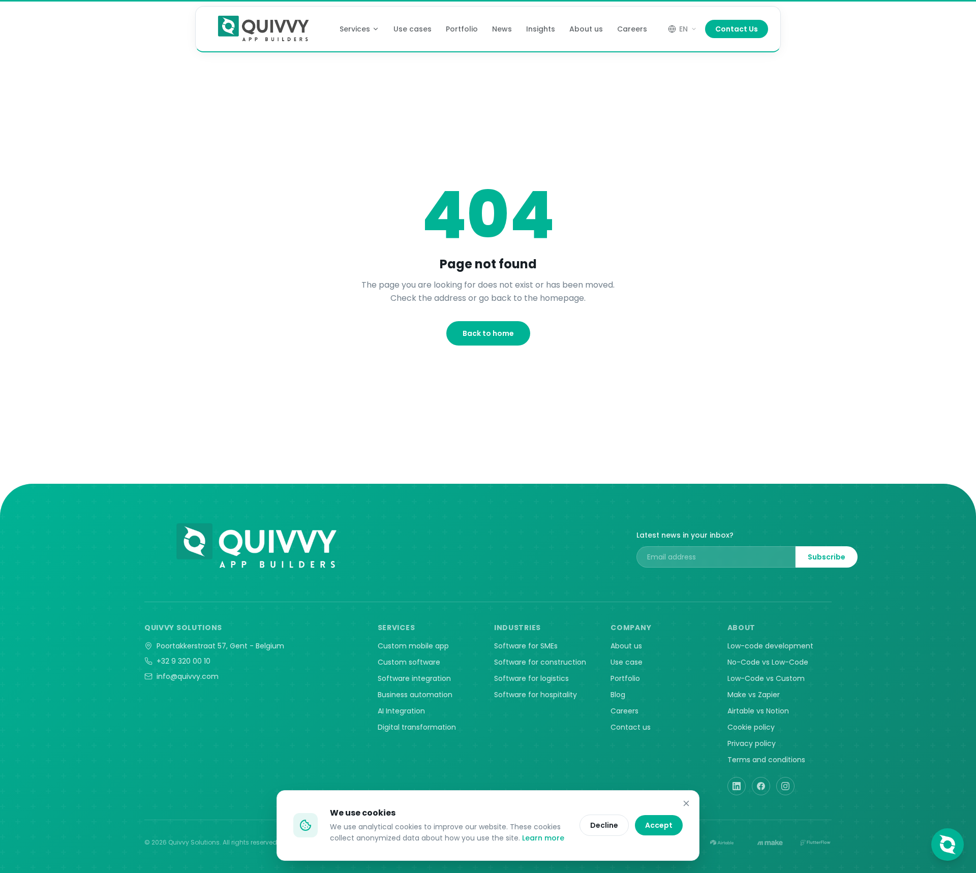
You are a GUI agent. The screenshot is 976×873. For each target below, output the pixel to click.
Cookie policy (751, 727)
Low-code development (770, 646)
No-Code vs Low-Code (767, 662)
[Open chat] (947, 844)
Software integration (414, 678)
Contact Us (736, 29)
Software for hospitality (535, 695)
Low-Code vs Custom (766, 678)
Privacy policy (751, 743)
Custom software (409, 662)
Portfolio (462, 29)
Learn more (543, 838)
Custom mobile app (413, 646)
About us (586, 29)
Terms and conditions (766, 760)
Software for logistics (531, 678)
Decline (604, 825)
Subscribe (826, 557)
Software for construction (540, 662)
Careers (632, 29)
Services (355, 29)
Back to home (488, 333)
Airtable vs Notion (758, 711)
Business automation (415, 695)
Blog (618, 695)
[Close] (686, 803)
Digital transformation (417, 727)
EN (683, 29)
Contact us (631, 727)
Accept (659, 825)
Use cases (412, 29)
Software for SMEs (526, 646)
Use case (627, 662)
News (502, 29)
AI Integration (401, 711)
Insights (540, 29)
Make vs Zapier (753, 695)
